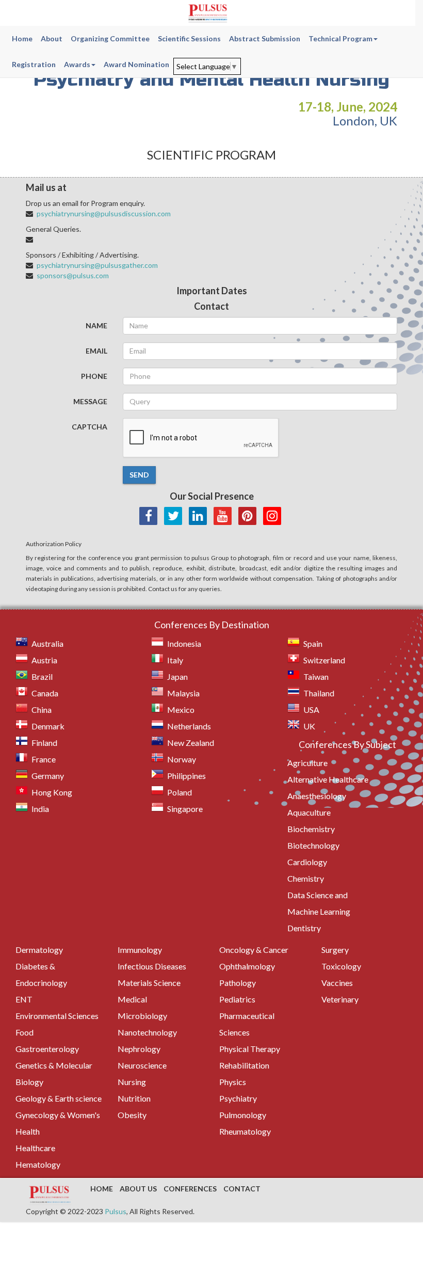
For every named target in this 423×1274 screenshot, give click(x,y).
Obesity (132, 1115)
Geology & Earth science (58, 1098)
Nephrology (139, 1049)
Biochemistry (311, 829)
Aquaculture (309, 812)
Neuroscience (142, 1065)
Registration (34, 64)
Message (90, 401)
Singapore (185, 809)
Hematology (37, 1164)
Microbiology (142, 1016)
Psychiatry (238, 1098)
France (43, 759)
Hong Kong (51, 792)
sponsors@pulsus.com (73, 275)
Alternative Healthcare (327, 779)
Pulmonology (242, 1115)
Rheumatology (245, 1131)
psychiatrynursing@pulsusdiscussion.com (104, 213)
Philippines (186, 776)
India (40, 809)
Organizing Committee (110, 38)
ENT (23, 999)
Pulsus (115, 1211)
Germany (47, 776)
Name (96, 325)
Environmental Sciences (57, 1016)
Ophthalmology (247, 966)
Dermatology (39, 949)
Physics (232, 1082)
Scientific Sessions (189, 38)
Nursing (132, 1082)
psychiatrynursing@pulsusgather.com (97, 265)
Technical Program (340, 38)
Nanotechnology (147, 1032)
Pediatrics (237, 999)
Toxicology (341, 966)
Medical (132, 999)
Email (96, 350)
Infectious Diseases (152, 966)
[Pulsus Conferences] (50, 1195)
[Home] (207, 13)
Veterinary (340, 999)
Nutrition (134, 1098)
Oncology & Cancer (253, 949)
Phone (94, 376)
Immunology (140, 949)
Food (24, 1032)
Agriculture (307, 763)
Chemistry (305, 878)
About (51, 38)
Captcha (89, 426)
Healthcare (35, 1148)
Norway (181, 759)
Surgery (335, 949)
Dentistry (304, 928)
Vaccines (337, 983)
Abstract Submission (264, 38)
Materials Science (149, 983)
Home (22, 38)
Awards (77, 64)
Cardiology (307, 862)
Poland (179, 792)
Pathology (237, 983)
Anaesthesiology (316, 796)
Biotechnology (313, 845)
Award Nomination (136, 64)
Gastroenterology (47, 1049)
